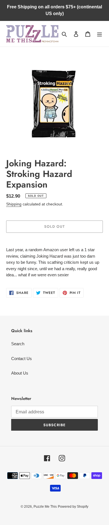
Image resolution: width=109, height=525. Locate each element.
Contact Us (21, 358)
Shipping (14, 204)
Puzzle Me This (45, 507)
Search (17, 343)
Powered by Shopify (73, 507)
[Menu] (99, 34)
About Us (19, 373)
